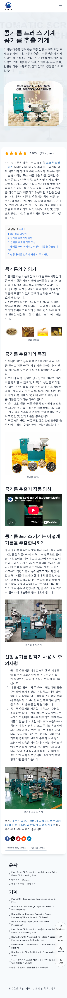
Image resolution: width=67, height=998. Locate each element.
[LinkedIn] (29, 838)
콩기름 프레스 (37, 847)
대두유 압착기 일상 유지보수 (38, 825)
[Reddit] (23, 838)
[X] (12, 838)
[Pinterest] (18, 838)
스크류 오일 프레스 (16, 847)
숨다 (21, 229)
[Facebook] (7, 838)
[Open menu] (60, 6)
